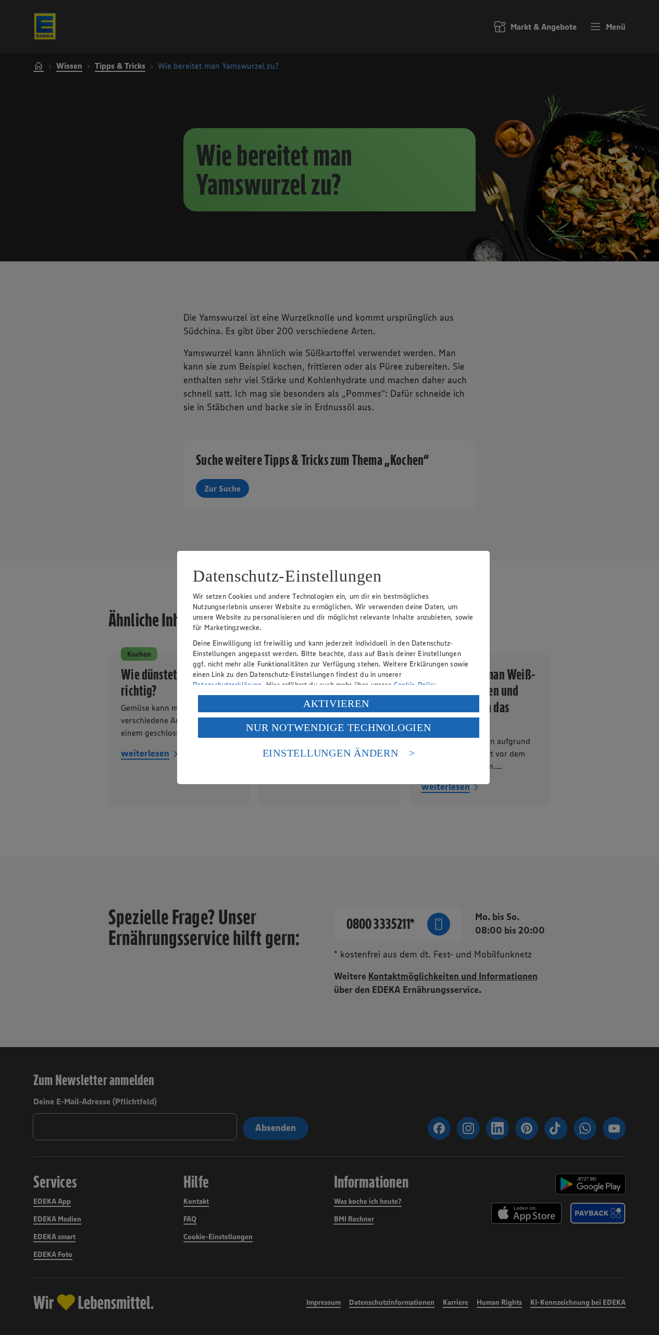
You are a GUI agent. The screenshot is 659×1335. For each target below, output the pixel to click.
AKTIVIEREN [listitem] (336, 703)
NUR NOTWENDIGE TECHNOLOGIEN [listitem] (338, 727)
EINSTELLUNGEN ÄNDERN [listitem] (331, 753)
